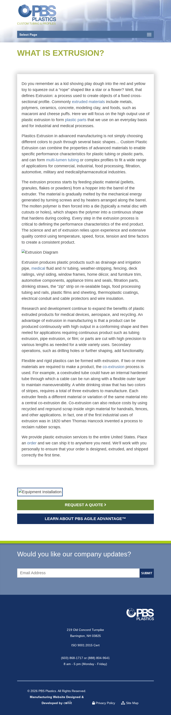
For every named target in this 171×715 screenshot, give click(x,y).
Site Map (131, 703)
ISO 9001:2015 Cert (85, 645)
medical (38, 268)
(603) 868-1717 (72, 658)
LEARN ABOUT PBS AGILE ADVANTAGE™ (85, 518)
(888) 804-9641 (99, 658)
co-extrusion (113, 367)
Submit (146, 573)
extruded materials (89, 101)
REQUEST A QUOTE (84, 505)
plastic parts (75, 120)
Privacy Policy (105, 703)
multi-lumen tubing (62, 160)
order (32, 443)
